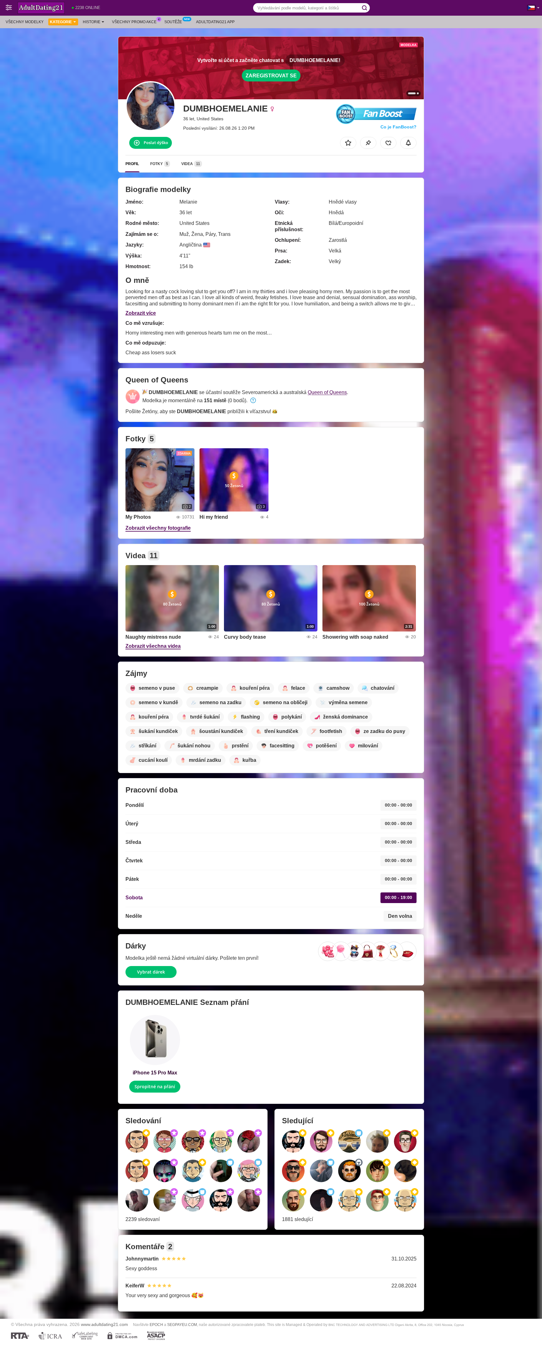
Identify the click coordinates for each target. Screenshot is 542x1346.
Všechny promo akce (134, 22)
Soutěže (173, 22)
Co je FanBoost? (398, 126)
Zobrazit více (140, 313)
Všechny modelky (25, 22)
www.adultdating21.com (104, 1324)
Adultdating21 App (215, 22)
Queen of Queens (327, 392)
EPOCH (156, 1325)
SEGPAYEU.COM (182, 1325)
